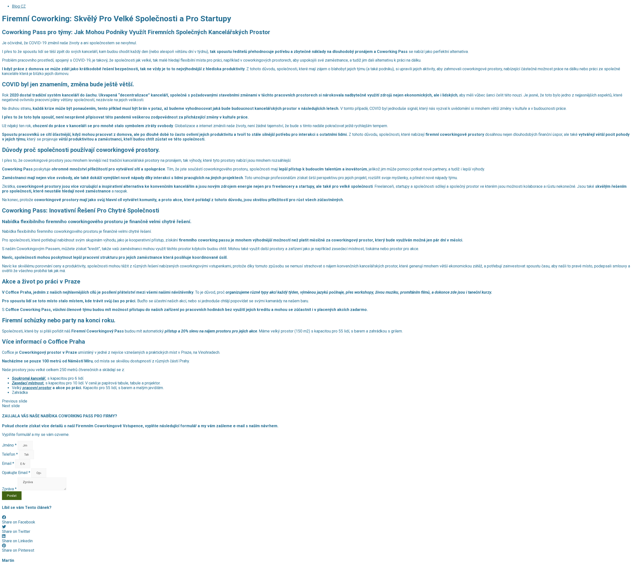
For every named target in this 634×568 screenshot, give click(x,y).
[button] (317, 401)
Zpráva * (10, 489)
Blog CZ (19, 6)
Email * (8, 463)
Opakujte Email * (16, 472)
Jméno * (10, 445)
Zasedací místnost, (28, 383)
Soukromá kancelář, (29, 378)
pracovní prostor (37, 387)
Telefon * (10, 454)
